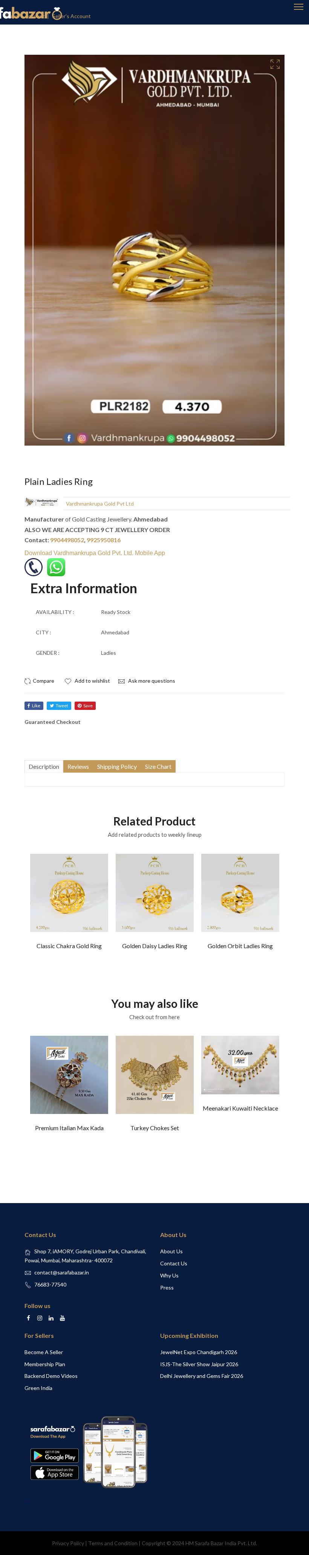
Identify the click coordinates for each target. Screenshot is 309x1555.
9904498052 (67, 539)
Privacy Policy (68, 1543)
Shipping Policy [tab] (117, 766)
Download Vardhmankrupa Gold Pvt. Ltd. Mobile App (94, 553)
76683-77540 (50, 1284)
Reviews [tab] (78, 766)
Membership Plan (44, 1364)
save (88, 705)
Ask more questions (151, 680)
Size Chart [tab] (158, 766)
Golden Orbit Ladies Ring (240, 945)
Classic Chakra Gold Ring (69, 945)
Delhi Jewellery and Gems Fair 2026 (201, 1376)
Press (167, 1287)
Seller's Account (71, 16)
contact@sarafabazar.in (61, 1272)
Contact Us (173, 1263)
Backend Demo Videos (51, 1376)
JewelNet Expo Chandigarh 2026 (198, 1352)
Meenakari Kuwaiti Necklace (240, 1108)
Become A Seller (43, 1352)
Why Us (169, 1275)
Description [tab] (44, 766)
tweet (62, 705)
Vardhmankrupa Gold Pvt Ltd (100, 503)
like (36, 705)
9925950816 (104, 539)
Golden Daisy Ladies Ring (154, 945)
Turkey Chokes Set (154, 1127)
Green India (38, 1388)
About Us (171, 1251)
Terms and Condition (113, 1543)
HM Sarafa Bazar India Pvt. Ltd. (221, 1543)
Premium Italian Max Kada (69, 1127)
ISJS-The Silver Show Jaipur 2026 (199, 1364)
